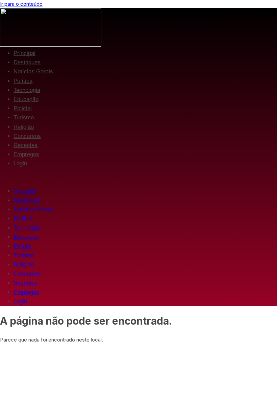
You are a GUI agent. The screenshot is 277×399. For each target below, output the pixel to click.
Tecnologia (27, 90)
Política (23, 81)
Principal (24, 53)
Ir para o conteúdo (21, 4)
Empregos (26, 154)
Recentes (25, 145)
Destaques (27, 62)
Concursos (27, 136)
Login (20, 163)
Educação (26, 99)
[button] (138, 177)
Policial (23, 108)
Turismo (24, 117)
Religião (24, 127)
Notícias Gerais (33, 71)
